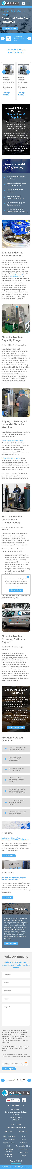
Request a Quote (10, 28)
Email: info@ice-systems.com (16, 1127)
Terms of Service (21, 1056)
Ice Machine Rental (9, 1143)
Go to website (16, 590)
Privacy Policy (10, 1056)
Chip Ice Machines (9, 1139)
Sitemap (23, 1155)
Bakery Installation (16, 727)
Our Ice (9, 1146)
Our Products (8, 855)
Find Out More (11, 943)
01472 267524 (16, 1124)
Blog (23, 1136)
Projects (23, 1139)
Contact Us (23, 1143)
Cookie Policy (23, 1152)
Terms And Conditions (23, 1146)
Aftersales (7, 897)
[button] (3, 38)
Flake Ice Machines (9, 1136)
